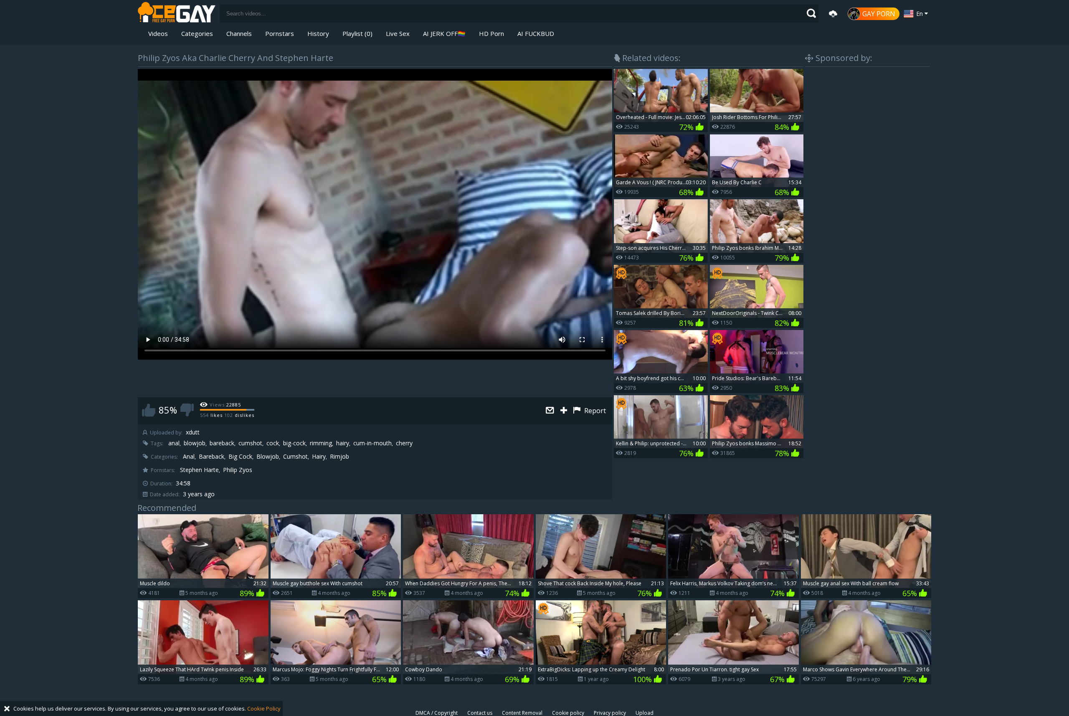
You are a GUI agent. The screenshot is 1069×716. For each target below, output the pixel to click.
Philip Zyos (237, 470)
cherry (404, 443)
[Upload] (833, 14)
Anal (189, 457)
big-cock (294, 443)
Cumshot (295, 457)
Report (594, 410)
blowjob (194, 443)
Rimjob (339, 457)
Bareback (211, 457)
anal (174, 443)
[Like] (148, 410)
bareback (222, 443)
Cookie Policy (264, 708)
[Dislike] (187, 410)
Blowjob (267, 457)
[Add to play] (564, 410)
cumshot (250, 443)
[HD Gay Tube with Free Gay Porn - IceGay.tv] (176, 13)
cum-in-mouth (372, 443)
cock (272, 443)
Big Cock (240, 457)
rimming (321, 443)
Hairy (319, 457)
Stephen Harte (199, 470)
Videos (158, 33)
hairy (342, 443)
